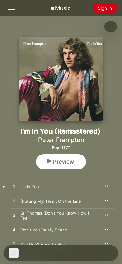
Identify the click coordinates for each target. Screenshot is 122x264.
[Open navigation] (11, 8)
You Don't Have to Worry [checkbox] (44, 244)
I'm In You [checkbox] (29, 186)
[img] (60, 8)
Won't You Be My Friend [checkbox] (43, 229)
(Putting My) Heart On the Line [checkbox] (50, 201)
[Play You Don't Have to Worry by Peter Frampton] (14, 244)
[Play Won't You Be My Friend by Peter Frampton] (14, 230)
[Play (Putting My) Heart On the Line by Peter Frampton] (14, 201)
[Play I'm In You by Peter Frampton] (14, 187)
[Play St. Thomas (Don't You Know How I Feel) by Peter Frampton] (14, 215)
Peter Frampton (61, 140)
